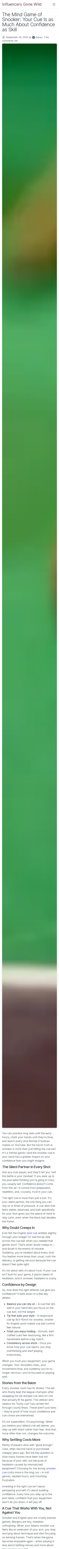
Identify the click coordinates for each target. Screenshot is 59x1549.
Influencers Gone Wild (22, 4)
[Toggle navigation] (54, 4)
